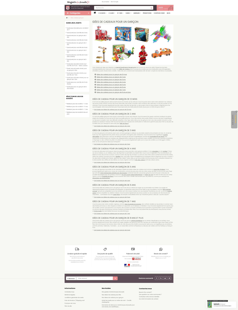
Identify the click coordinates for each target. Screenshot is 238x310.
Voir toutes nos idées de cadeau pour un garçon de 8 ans (112, 230)
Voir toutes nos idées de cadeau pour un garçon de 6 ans (112, 197)
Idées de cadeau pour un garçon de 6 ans (111, 87)
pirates (165, 151)
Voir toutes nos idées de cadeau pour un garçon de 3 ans (112, 144)
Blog (168, 13)
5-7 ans (119, 13)
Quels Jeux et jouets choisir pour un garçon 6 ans (77, 69)
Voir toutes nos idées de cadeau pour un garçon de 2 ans (112, 126)
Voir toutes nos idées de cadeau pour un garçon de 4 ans (112, 162)
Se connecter (105, 2)
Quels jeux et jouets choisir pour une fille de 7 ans (76, 74)
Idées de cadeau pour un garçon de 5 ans (111, 85)
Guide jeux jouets (73, 23)
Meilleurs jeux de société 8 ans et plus (77, 113)
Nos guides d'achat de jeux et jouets (113, 292)
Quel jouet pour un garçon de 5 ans (76, 60)
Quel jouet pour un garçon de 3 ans (76, 44)
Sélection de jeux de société (74, 97)
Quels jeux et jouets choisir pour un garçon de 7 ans (77, 78)
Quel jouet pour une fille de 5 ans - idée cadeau (77, 55)
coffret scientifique (136, 220)
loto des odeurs (140, 160)
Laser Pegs (116, 194)
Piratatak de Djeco (108, 176)
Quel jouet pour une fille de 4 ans (77, 47)
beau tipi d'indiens (159, 169)
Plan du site (68, 306)
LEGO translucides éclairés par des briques (113, 173)
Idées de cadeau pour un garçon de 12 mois (112, 74)
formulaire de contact (151, 299)
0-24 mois (102, 13)
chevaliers (155, 151)
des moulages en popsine (133, 204)
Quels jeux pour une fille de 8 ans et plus (77, 83)
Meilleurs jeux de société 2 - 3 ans (77, 104)
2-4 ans (111, 13)
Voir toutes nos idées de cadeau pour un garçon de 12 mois (112, 109)
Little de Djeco (124, 123)
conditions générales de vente (74, 297)
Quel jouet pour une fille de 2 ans (77, 33)
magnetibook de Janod (157, 136)
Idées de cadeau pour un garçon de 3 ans (111, 80)
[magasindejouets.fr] (77, 2)
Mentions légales (70, 295)
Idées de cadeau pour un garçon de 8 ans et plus (114, 92)
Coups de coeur (159, 13)
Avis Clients (233, 120)
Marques (137, 13)
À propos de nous (70, 303)
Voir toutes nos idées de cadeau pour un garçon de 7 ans (112, 213)
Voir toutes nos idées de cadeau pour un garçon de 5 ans (112, 180)
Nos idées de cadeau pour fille (111, 295)
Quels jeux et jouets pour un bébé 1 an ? (77, 29)
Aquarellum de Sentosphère (101, 178)
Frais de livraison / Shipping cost (74, 300)
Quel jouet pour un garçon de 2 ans (76, 36)
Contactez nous (69, 292)
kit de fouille (98, 211)
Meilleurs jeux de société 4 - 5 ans (77, 106)
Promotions (147, 13)
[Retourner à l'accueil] (66, 18)
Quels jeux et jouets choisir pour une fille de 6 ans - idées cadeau (77, 65)
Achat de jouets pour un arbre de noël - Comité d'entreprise (116, 301)
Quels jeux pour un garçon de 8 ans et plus (76, 87)
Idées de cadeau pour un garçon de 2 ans (111, 77)
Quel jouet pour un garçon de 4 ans (76, 51)
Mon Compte (114, 2)
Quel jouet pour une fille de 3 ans (77, 40)
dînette (118, 156)
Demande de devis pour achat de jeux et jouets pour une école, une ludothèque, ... (118, 306)
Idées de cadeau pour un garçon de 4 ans (111, 82)
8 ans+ (128, 13)
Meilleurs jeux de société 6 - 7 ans (77, 109)
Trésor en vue (149, 175)
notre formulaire (78, 8)
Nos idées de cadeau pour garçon (112, 297)
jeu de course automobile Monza (132, 175)
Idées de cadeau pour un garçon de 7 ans (111, 90)
